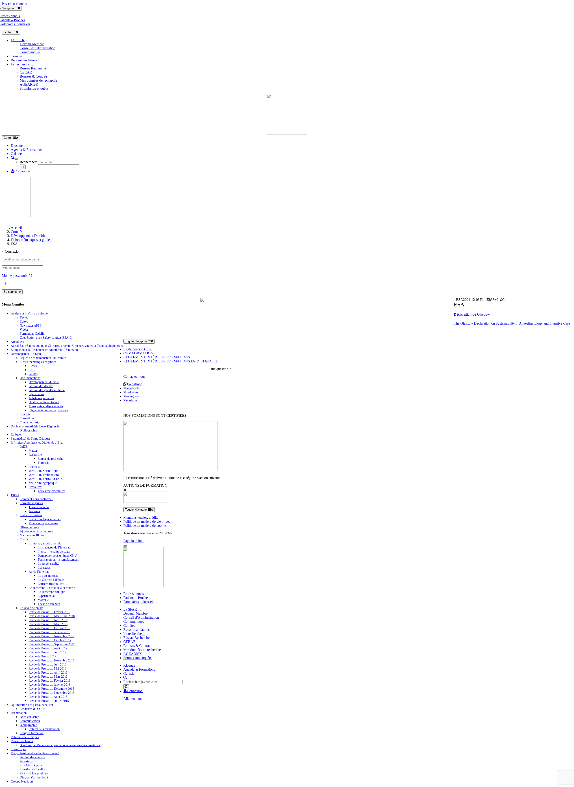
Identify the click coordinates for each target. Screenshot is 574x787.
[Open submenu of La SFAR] (26, 41)
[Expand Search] (16, 159)
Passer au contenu (14, 4)
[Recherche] (12, 158)
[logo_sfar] (287, 133)
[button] (472, 314)
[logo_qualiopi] (170, 470)
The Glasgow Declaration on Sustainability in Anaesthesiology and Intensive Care (512, 323)
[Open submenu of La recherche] (31, 65)
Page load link (133, 541)
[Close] (125, 546)
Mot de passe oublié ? (17, 276)
